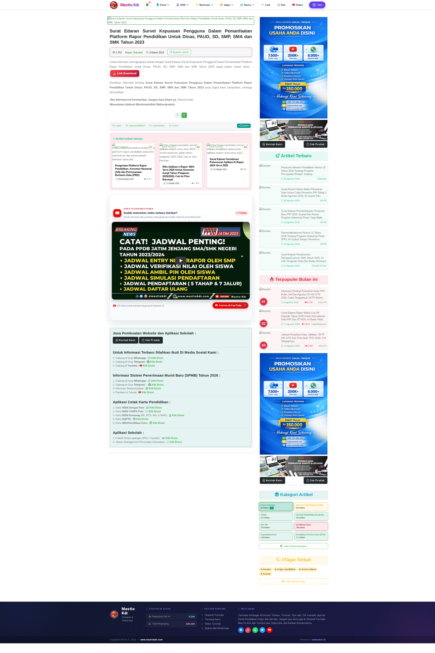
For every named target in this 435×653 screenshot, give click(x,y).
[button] (147, 5)
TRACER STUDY (319, 266)
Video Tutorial (212, 623)
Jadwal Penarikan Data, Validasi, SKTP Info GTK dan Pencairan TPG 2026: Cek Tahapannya (303, 338)
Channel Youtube (214, 615)
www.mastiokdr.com (151, 639)
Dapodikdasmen (319, 324)
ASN (182, 4)
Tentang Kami (212, 619)
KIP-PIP (323, 200)
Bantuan (204, 4)
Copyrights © (116, 639)
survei (174, 125)
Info (283, 4)
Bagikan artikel (180, 52)
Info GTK (322, 302)
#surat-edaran (308, 569)
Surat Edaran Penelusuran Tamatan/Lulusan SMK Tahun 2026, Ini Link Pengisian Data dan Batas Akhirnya (303, 257)
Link (267, 4)
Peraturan (322, 179)
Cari (320, 5)
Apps (227, 4)
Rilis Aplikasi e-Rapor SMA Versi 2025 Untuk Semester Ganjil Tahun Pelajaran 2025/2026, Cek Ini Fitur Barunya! (178, 173)
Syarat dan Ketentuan (216, 628)
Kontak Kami (126, 340)
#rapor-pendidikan (286, 569)
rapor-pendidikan (136, 125)
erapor (118, 125)
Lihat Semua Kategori (295, 546)
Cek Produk (152, 340)
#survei (266, 574)
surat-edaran (158, 125)
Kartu (247, 4)
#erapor (267, 569)
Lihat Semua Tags (295, 581)
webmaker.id (318, 639)
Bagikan (245, 125)
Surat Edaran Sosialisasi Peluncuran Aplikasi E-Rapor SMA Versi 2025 (227, 162)
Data (163, 4)
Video (299, 4)
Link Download (126, 73)
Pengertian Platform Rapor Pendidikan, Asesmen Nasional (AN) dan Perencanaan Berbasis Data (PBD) (133, 170)
